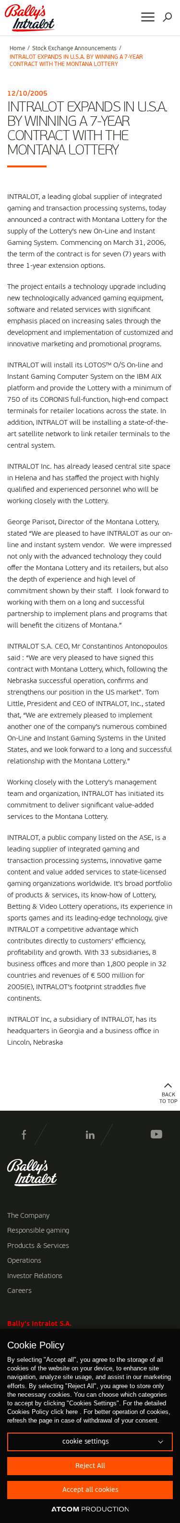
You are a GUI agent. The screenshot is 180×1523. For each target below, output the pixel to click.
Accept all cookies (90, 1490)
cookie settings (85, 1441)
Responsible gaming (38, 1230)
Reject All (90, 1466)
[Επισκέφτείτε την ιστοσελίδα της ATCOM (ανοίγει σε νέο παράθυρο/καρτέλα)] (90, 1509)
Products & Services (38, 1246)
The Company (28, 1216)
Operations (24, 1261)
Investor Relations (34, 1276)
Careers (19, 1291)
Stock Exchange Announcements (74, 49)
